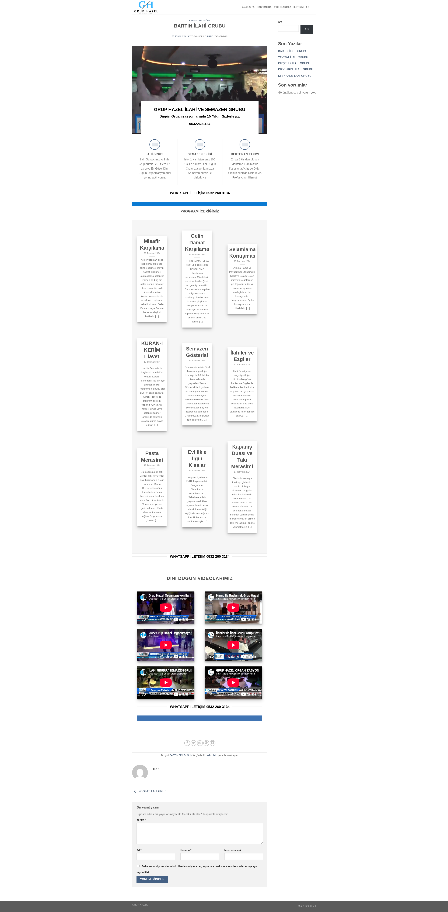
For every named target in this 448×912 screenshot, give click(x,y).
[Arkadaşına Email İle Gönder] (200, 743)
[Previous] (139, 90)
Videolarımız (282, 7)
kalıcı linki (212, 755)
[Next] (260, 90)
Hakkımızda (264, 7)
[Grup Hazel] (147, 7)
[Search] (307, 7)
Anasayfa (248, 7)
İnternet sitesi (232, 850)
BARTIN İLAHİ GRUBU (292, 51)
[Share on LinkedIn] (212, 743)
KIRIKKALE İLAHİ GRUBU (295, 75)
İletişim (298, 7)
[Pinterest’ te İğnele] (206, 743)
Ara (280, 21)
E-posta (185, 850)
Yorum (141, 819)
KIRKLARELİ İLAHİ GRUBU (295, 69)
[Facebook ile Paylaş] (187, 743)
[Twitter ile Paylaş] (193, 743)
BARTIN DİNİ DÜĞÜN (199, 21)
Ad (138, 850)
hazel (210, 36)
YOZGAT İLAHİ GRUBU (153, 791)
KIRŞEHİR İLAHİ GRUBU (294, 63)
